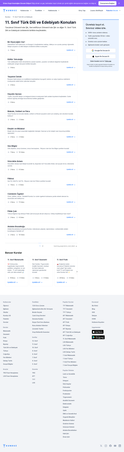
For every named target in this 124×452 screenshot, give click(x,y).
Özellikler (38, 10)
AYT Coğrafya (67, 335)
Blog (93, 309)
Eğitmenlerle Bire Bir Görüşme (42, 309)
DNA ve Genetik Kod (70, 414)
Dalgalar (66, 407)
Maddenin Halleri (69, 420)
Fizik (4, 337)
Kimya (5, 341)
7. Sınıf (34, 357)
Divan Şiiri (66, 437)
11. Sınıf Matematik (16, 260)
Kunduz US (7, 315)
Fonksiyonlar (67, 390)
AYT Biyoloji (67, 329)
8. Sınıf (34, 354)
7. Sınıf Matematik (69, 355)
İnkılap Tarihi (7, 361)
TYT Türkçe (67, 312)
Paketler (6, 319)
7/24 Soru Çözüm (38, 305)
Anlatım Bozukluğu (16, 226)
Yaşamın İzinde (15, 76)
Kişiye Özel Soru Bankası (40, 322)
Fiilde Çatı (12, 211)
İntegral (65, 380)
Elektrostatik (67, 404)
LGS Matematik (68, 342)
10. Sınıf (35, 347)
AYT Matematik (68, 315)
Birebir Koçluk (37, 312)
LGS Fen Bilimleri (68, 348)
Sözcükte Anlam (15, 161)
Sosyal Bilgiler (8, 364)
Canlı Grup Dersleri (38, 315)
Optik (64, 410)
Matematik (6, 331)
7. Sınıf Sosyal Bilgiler (70, 365)
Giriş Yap (82, 10)
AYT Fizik (66, 322)
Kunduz (7, 17)
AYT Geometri (67, 319)
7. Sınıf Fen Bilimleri (69, 362)
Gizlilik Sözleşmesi (94, 66)
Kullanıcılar (25, 10)
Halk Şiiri (66, 433)
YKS (33, 373)
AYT (33, 376)
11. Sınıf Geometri (39, 260)
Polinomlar (66, 387)
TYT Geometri (67, 309)
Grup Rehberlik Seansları (41, 332)
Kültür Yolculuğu (15, 59)
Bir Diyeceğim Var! (16, 42)
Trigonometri (67, 397)
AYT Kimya (66, 325)
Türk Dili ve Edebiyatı (10, 347)
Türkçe (5, 351)
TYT (33, 379)
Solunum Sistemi (68, 427)
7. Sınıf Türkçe (68, 358)
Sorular (5, 322)
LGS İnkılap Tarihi (69, 352)
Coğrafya (6, 354)
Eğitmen (6, 309)
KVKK (94, 319)
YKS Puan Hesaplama (10, 373)
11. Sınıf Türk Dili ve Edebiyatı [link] (22, 17)
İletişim (94, 315)
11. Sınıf (34, 344)
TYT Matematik (68, 305)
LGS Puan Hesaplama (10, 376)
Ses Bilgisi (12, 146)
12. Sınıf (35, 341)
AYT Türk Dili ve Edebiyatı (71, 332)
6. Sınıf (34, 361)
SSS (93, 312)
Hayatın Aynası (15, 94)
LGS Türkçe (67, 345)
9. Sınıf (34, 351)
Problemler (66, 394)
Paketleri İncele (112, 10)
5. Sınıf (34, 364)
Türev (65, 377)
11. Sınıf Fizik (62, 260)
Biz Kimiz (95, 305)
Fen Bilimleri (7, 357)
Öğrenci (6, 305)
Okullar (5, 312)
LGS (33, 383)
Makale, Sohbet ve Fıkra (19, 111)
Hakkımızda (52, 10)
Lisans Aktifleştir (96, 10)
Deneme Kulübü (37, 319)
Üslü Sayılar (67, 384)
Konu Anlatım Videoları (40, 325)
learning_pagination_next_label (64, 246)
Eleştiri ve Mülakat (16, 128)
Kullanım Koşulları (108, 64)
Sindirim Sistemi (68, 423)
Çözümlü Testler (37, 329)
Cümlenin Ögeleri (16, 194)
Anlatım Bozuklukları (70, 430)
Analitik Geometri (69, 400)
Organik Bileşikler (69, 417)
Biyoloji (5, 344)
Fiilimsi (11, 178)
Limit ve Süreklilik (69, 374)
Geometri (6, 334)
